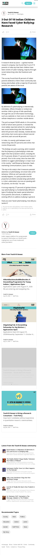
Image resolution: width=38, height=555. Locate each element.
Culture (16, 522)
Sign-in (28, 3)
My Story (6, 532)
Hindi (14, 517)
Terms (8, 547)
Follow (33, 233)
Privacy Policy (21, 547)
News (25, 527)
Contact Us (14, 547)
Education (6, 522)
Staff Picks (15, 527)
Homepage (5, 544)
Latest (25, 522)
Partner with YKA (18, 544)
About (11, 544)
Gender (5, 527)
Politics (22, 517)
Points (25, 544)
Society (5, 517)
